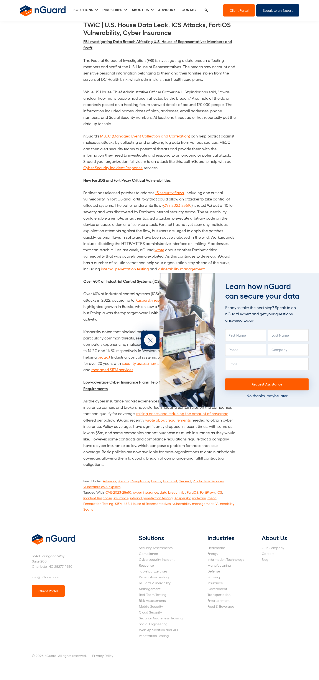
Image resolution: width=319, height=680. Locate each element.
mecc (211, 498)
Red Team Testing (152, 594)
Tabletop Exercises (153, 571)
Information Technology (225, 559)
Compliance (139, 481)
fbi (183, 492)
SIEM (119, 503)
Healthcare (216, 548)
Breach (123, 481)
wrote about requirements (168, 420)
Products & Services (208, 481)
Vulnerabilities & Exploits (101, 487)
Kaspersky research (152, 300)
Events (156, 481)
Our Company (273, 548)
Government (217, 589)
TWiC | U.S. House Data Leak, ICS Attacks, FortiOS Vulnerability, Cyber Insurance (157, 28)
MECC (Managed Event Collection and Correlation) (145, 136)
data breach (169, 492)
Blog (265, 559)
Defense (213, 571)
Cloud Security (150, 612)
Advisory (109, 481)
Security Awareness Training (161, 618)
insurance (120, 498)
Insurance (215, 583)
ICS (219, 492)
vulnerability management (181, 268)
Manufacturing (219, 565)
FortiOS (192, 492)
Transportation (218, 594)
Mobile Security (151, 606)
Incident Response (97, 498)
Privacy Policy (102, 656)
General (185, 481)
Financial (170, 481)
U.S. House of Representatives (147, 503)
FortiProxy (207, 492)
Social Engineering (153, 624)
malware (199, 498)
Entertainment (218, 600)
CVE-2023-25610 (177, 205)
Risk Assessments (152, 600)
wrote (159, 249)
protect (104, 357)
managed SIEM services (112, 369)
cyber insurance (145, 492)
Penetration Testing (98, 503)
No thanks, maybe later (267, 395)
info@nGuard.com (46, 577)
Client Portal (239, 10)
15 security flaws (169, 192)
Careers (268, 553)
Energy (212, 553)
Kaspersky (182, 498)
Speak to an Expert (278, 10)
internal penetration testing (125, 268)
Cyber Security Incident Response (113, 167)
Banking (213, 577)
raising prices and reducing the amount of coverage (182, 413)
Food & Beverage (220, 606)
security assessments (140, 363)
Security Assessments (156, 548)
